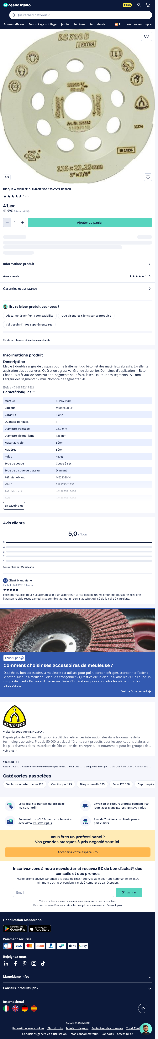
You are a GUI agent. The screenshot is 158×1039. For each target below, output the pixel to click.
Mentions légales (77, 1028)
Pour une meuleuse (80, 766)
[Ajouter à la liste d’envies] (148, 177)
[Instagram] (34, 963)
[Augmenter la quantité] (22, 222)
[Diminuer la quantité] (7, 222)
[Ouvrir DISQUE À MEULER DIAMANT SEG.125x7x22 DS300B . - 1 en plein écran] (77, 106)
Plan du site (55, 1028)
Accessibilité (125, 1034)
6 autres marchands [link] (39, 340)
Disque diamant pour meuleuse (103, 766)
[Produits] (5, 15)
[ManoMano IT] (6, 1008)
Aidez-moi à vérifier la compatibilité (29, 315)
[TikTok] (43, 963)
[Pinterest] (25, 963)
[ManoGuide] (146, 1029)
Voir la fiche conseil (134, 691)
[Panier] (148, 5)
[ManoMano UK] (15, 1008)
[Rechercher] (13, 15)
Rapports (108, 1034)
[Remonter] (142, 1008)
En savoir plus (114, 905)
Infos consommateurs (84, 1034)
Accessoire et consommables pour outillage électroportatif (54, 766)
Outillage (18, 766)
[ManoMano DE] (25, 1008)
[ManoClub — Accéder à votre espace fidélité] (127, 5)
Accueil (7, 766)
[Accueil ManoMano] (61, 5)
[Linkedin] (6, 963)
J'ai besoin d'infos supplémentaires (29, 324)
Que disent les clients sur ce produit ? (86, 315)
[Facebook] (15, 963)
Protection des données (107, 1028)
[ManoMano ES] (34, 1008)
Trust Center (134, 1028)
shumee (19, 340)
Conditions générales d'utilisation (44, 1034)
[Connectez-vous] (138, 5)
